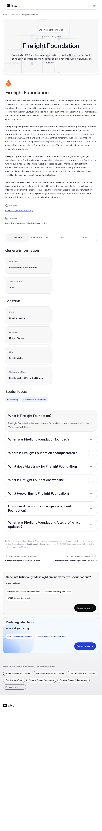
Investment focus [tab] (39, 237)
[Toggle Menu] (94, 5)
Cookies (73, 824)
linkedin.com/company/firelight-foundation (26, 223)
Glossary (6, 801)
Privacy (55, 824)
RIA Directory (9, 791)
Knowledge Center (77, 760)
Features (7, 746)
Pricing (6, 760)
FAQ (71, 765)
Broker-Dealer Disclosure (89, 824)
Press (38, 796)
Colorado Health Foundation (82, 673)
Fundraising (8, 755)
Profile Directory (10, 787)
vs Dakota (40, 760)
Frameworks (8, 810)
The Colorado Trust (14, 680)
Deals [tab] (84, 237)
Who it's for (8, 751)
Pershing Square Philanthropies (73, 680)
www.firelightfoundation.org (19, 210)
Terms (64, 824)
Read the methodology (36, 544)
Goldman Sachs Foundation (17, 673)
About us (40, 782)
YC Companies (9, 796)
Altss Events (75, 755)
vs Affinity (40, 765)
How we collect (43, 787)
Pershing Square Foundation (41, 680)
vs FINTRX (40, 755)
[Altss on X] (6, 726)
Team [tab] (62, 237)
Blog (71, 741)
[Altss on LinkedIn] (13, 726)
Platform (7, 741)
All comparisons (43, 741)
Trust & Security (43, 824)
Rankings (7, 782)
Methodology (42, 791)
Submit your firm (43, 805)
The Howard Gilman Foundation (50, 673)
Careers (39, 801)
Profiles (15, 14)
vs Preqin (40, 746)
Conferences (74, 751)
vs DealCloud (41, 769)
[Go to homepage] (12, 5)
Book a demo (83, 608)
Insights (72, 746)
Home (6, 14)
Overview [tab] (17, 237)
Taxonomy (7, 805)
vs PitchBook (41, 751)
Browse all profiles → (14, 687)
